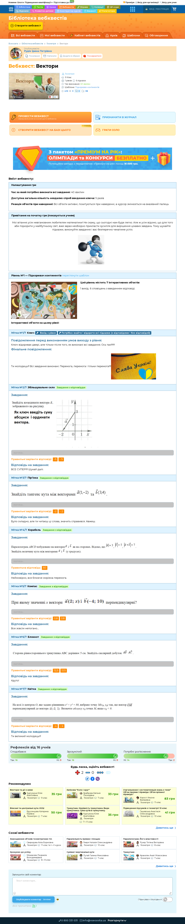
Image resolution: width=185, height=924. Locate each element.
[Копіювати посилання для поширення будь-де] (87, 779)
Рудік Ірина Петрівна (38, 51)
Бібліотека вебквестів (32, 43)
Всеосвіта (13, 43)
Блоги (20, 2)
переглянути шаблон (75, 275)
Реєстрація (162, 9)
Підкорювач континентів (87, 87)
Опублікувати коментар (33, 899)
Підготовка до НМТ (64, 2)
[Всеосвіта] (11, 9)
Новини (13, 2)
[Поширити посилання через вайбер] (98, 779)
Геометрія (51, 43)
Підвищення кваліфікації (39, 2)
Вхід (151, 9)
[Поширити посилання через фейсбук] (92, 779)
